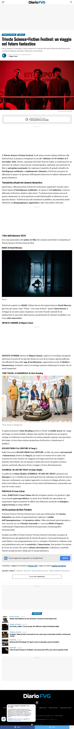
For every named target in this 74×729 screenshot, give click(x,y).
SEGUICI (65, 558)
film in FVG (28, 571)
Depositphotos (53, 708)
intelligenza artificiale (40, 571)
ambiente (20, 571)
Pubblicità (6, 708)
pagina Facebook (59, 565)
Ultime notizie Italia (65, 708)
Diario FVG (32, 565)
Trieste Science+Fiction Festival (60, 571)
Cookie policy (43, 708)
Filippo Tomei (13, 56)
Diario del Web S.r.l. (51, 719)
